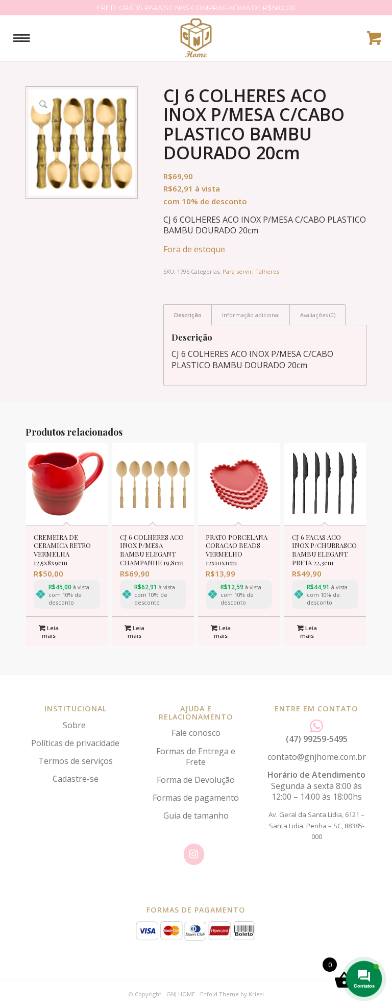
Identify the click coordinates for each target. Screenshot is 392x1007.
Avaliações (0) (317, 315)
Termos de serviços (75, 760)
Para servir (237, 271)
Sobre (75, 725)
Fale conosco (196, 732)
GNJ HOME (180, 994)
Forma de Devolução (196, 779)
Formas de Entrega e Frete (195, 757)
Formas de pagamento (196, 797)
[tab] (187, 314)
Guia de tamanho (196, 815)
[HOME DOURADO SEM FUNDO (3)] (196, 38)
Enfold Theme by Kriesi (232, 994)
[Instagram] (194, 854)
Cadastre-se (76, 778)
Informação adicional (251, 315)
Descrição (188, 315)
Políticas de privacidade (75, 743)
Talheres (267, 271)
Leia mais (50, 631)
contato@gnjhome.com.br (316, 756)
